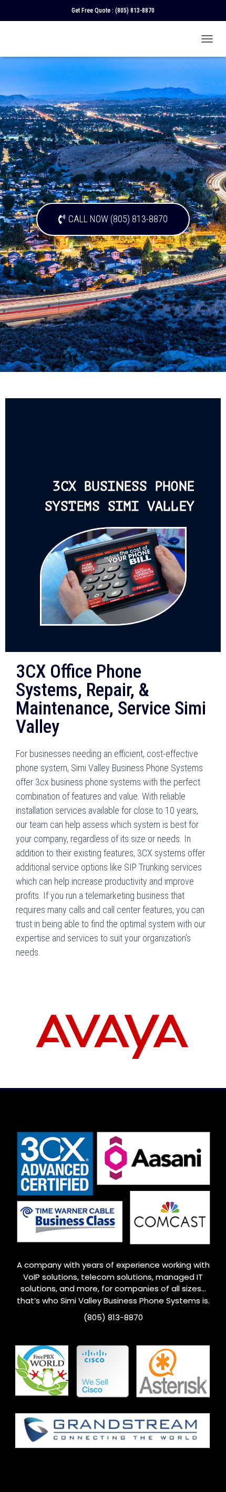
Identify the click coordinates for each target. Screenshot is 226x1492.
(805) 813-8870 (135, 10)
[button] (113, 219)
